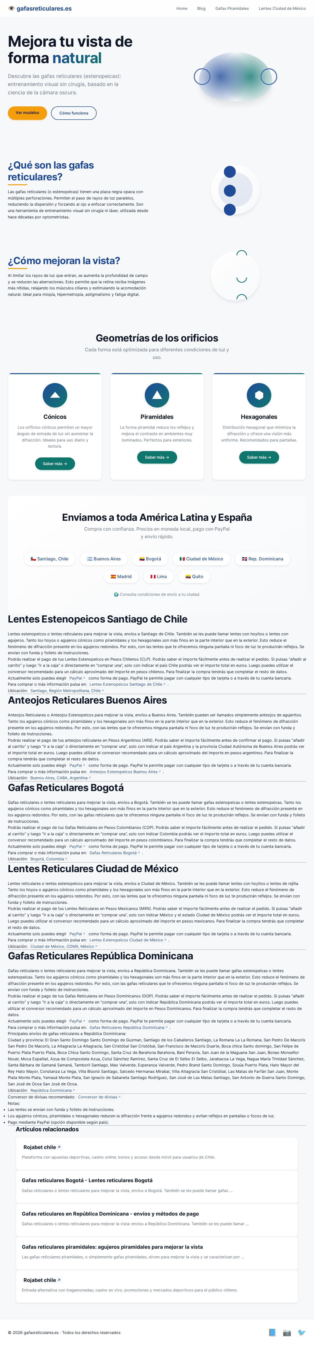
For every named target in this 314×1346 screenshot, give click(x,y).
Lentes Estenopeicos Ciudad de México (126, 939)
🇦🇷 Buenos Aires (104, 558)
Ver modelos (27, 112)
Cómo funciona (73, 113)
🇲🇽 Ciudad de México (201, 558)
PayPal (75, 678)
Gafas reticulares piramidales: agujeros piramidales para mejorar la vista (112, 1247)
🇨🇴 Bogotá (150, 558)
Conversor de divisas (97, 1096)
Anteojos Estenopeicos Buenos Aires (123, 771)
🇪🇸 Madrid (121, 576)
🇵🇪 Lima (158, 576)
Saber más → (55, 463)
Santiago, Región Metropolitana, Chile (65, 690)
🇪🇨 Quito (194, 576)
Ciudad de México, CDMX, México (62, 946)
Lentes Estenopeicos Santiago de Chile (126, 684)
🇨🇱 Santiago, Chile (49, 558)
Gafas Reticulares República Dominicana (127, 1027)
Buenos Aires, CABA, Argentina (59, 777)
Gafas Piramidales (232, 8)
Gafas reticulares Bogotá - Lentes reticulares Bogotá (87, 1180)
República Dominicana (51, 1090)
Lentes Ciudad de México (282, 8)
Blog (201, 8)
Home (181, 8)
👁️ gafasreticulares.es (40, 8)
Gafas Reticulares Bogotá (113, 852)
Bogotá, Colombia (47, 858)
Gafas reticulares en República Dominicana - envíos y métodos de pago (110, 1214)
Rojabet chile (40, 1147)
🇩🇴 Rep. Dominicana (262, 558)
